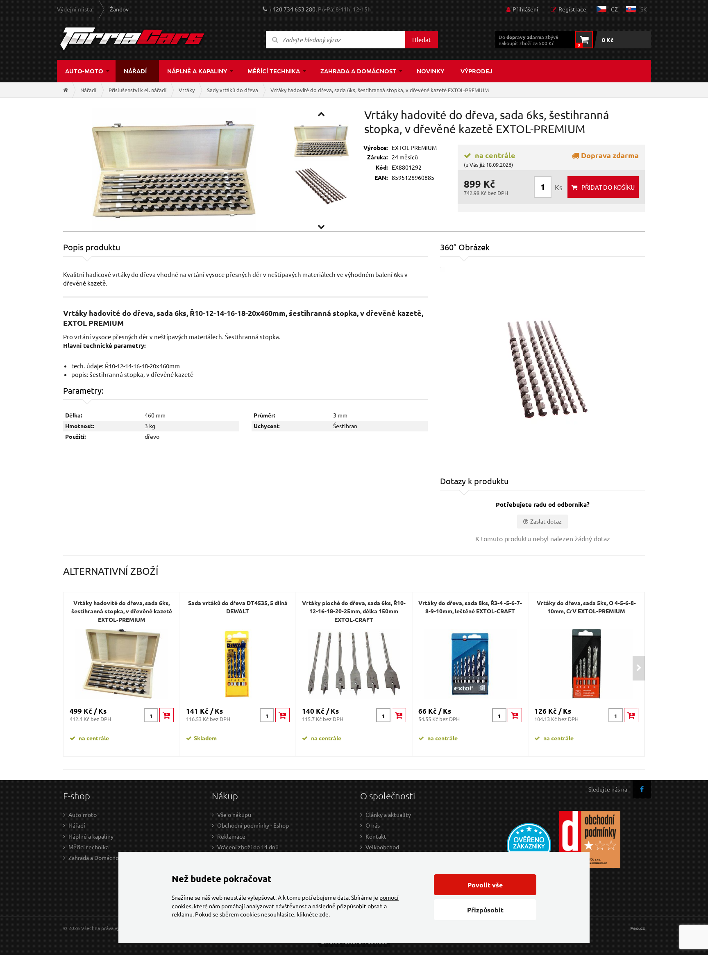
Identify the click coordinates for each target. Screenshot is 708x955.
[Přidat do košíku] (166, 715)
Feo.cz (637, 928)
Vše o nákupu (234, 814)
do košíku (608, 187)
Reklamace (231, 836)
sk (643, 9)
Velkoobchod (382, 847)
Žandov (119, 9)
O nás (372, 825)
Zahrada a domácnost (358, 71)
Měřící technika (273, 71)
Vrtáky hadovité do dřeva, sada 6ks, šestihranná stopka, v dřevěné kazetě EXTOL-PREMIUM (379, 89)
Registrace (572, 9)
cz (614, 9)
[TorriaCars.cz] (65, 90)
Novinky (430, 71)
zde (324, 914)
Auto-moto (84, 71)
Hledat (421, 39)
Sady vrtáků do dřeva (232, 89)
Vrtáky (187, 89)
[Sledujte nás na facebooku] (642, 789)
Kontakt (375, 836)
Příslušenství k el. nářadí (137, 89)
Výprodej (476, 71)
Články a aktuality (388, 814)
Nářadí (135, 71)
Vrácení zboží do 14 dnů (248, 847)
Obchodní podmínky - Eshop (253, 825)
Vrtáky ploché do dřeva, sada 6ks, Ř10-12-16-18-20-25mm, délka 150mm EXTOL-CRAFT (354, 611)
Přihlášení (525, 9)
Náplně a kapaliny (197, 71)
